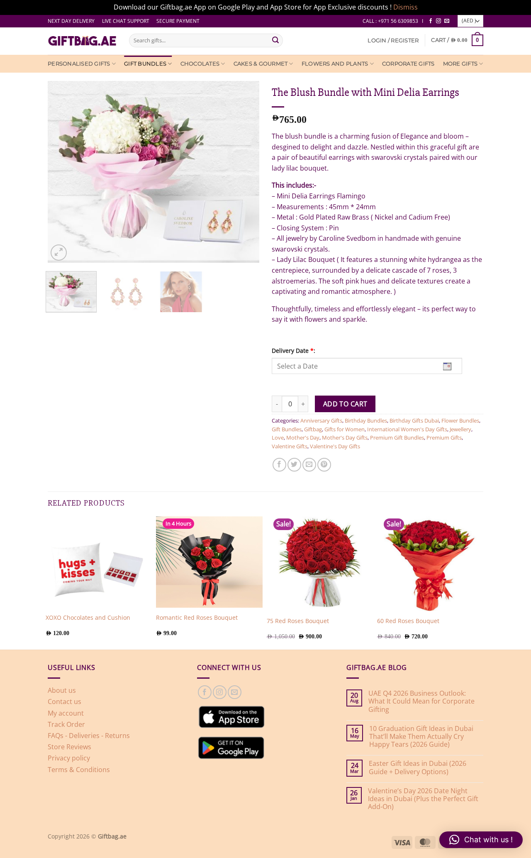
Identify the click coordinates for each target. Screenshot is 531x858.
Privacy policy (69, 758)
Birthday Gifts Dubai (414, 420)
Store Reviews (69, 746)
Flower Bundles (460, 420)
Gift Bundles (145, 64)
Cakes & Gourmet (261, 64)
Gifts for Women (344, 429)
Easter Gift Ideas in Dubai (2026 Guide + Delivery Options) (417, 767)
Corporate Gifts (408, 64)
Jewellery (460, 429)
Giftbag (313, 429)
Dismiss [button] (405, 7)
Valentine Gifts (289, 446)
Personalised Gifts (79, 64)
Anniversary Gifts (321, 420)
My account (66, 713)
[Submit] (275, 40)
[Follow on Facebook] (430, 21)
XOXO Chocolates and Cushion (88, 617)
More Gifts (460, 64)
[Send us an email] (446, 21)
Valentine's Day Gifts (335, 446)
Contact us (64, 701)
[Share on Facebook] (279, 465)
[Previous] (47, 172)
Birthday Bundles (366, 420)
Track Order (66, 724)
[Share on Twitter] (294, 465)
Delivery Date (293, 350)
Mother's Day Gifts (345, 437)
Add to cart (345, 403)
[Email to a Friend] (309, 465)
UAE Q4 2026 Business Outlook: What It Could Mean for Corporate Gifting (421, 701)
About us (62, 690)
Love (278, 437)
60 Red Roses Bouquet (408, 621)
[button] (393, 40)
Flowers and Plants (335, 64)
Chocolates (200, 64)
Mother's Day (302, 437)
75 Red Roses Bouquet (298, 621)
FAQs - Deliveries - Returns (89, 735)
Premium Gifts (444, 437)
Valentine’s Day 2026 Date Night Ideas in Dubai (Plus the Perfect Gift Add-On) (423, 799)
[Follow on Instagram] (438, 21)
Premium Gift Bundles (397, 437)
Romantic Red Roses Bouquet (197, 617)
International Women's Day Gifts (407, 429)
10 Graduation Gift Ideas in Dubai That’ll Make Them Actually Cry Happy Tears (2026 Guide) (421, 737)
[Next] (259, 172)
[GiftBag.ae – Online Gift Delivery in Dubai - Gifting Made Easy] (82, 41)
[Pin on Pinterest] (324, 465)
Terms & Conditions (79, 769)
